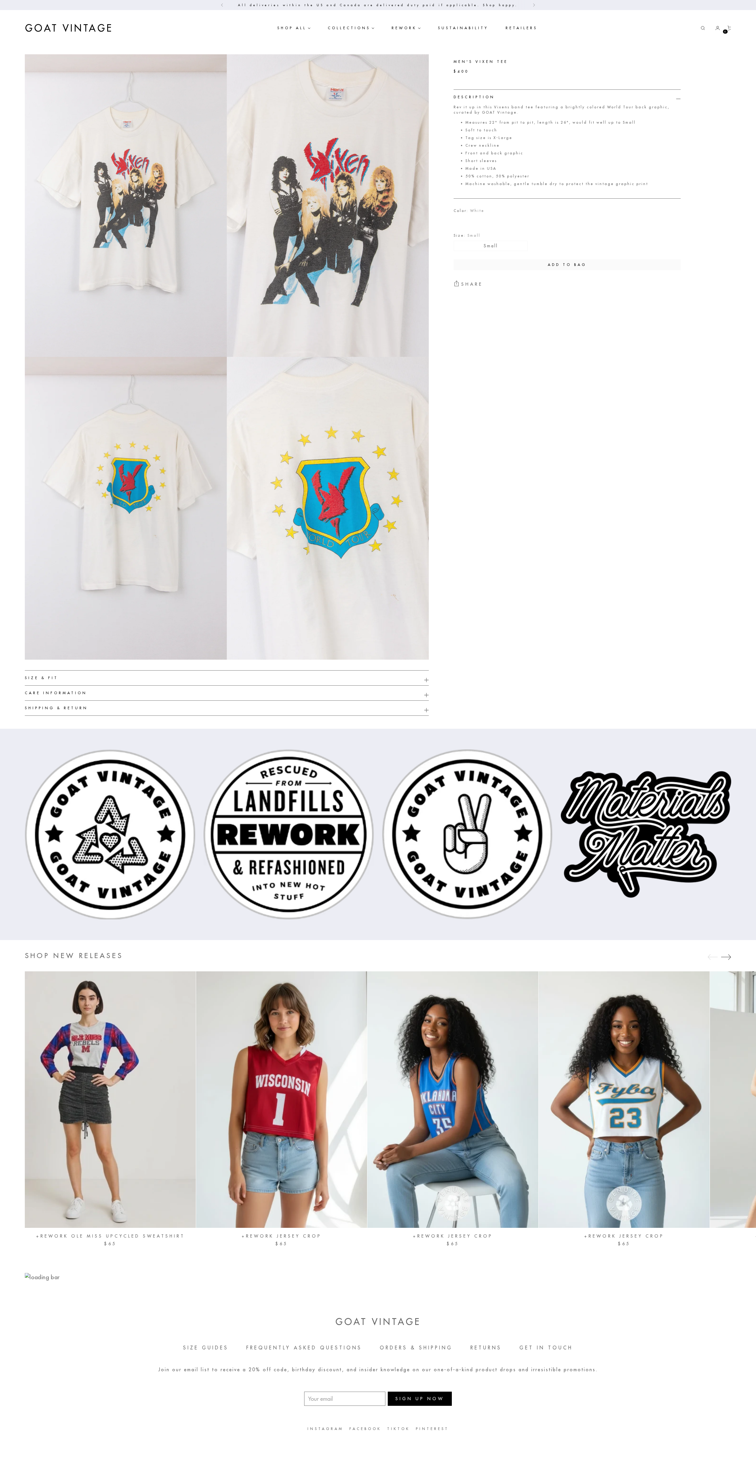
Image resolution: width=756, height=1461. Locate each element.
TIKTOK (398, 1428)
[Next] (533, 5)
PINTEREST (432, 1428)
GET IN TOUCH (546, 1348)
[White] (462, 220)
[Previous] (222, 5)
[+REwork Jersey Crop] (281, 1099)
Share (472, 284)
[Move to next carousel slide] (726, 957)
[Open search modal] (703, 28)
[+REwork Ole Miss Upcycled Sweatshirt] (110, 1099)
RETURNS (486, 1348)
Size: (467, 235)
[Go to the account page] (715, 28)
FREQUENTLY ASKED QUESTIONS (304, 1348)
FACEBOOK (365, 1428)
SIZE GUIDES (206, 1348)
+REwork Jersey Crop (282, 1236)
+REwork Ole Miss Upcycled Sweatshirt (110, 1236)
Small (491, 245)
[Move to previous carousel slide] (713, 957)
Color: (469, 210)
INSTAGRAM (325, 1428)
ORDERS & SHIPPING (416, 1348)
